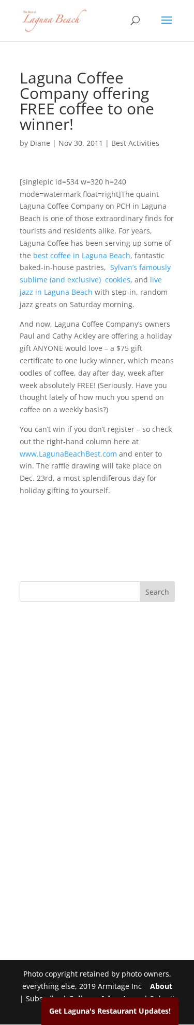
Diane (40, 143)
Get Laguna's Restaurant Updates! (110, 1011)
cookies (117, 279)
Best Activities (135, 143)
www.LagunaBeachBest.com (68, 454)
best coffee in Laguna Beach (81, 255)
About (161, 986)
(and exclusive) (76, 279)
